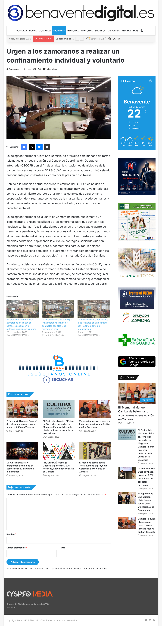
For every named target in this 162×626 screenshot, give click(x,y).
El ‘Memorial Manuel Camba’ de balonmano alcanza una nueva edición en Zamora (21, 424)
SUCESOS (100, 30)
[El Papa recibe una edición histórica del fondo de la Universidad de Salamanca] (127, 498)
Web (63, 547)
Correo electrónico (16, 547)
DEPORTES (114, 30)
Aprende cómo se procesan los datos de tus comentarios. (79, 568)
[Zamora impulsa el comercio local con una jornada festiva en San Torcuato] (95, 409)
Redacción (14, 69)
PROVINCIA (59, 30)
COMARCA (45, 30)
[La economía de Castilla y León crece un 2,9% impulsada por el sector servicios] (127, 473)
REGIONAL (73, 30)
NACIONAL (87, 30)
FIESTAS (126, 30)
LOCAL (33, 30)
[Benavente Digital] (81, 12)
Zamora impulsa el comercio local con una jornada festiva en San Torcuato (94, 424)
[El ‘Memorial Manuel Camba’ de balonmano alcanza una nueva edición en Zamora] (22, 409)
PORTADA (21, 30)
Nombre (11, 534)
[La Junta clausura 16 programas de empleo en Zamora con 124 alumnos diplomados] (22, 451)
